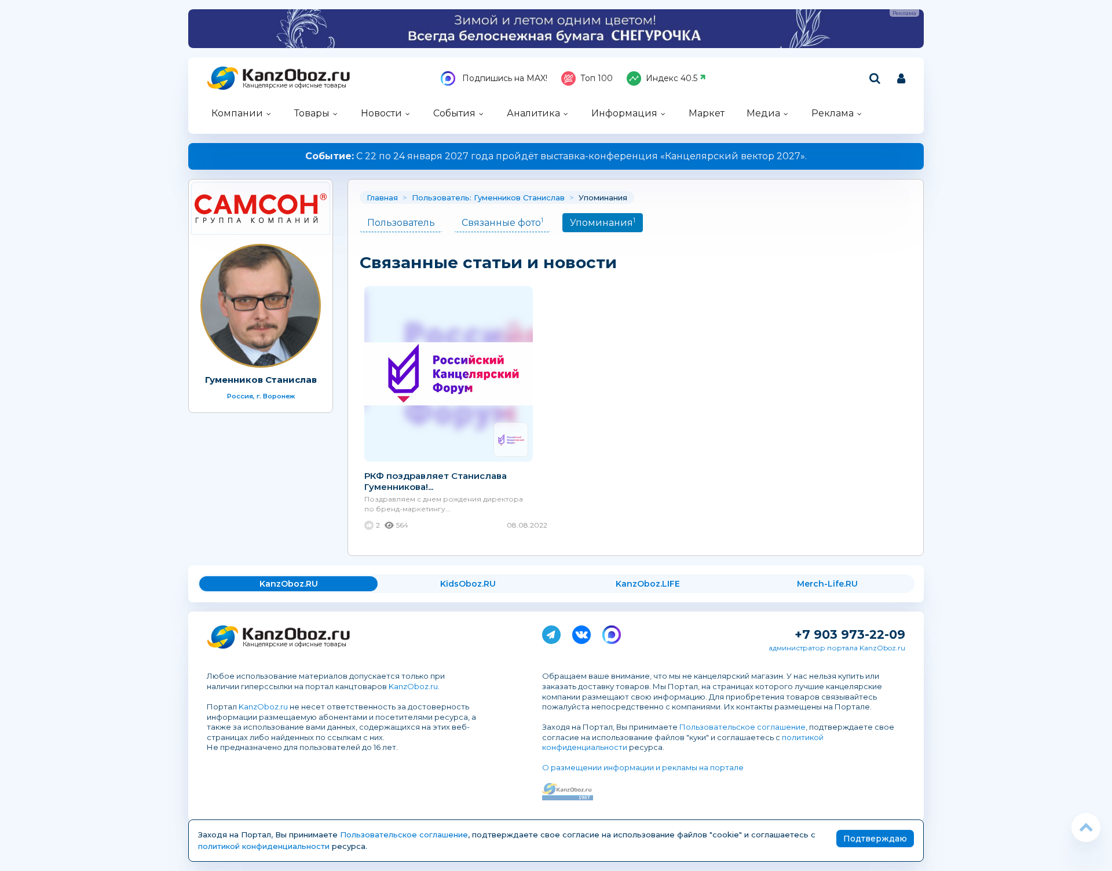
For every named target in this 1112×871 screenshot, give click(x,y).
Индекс (671, 78)
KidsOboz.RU (468, 584)
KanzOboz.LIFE (648, 584)
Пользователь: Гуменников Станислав (488, 197)
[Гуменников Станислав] (260, 306)
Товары (312, 113)
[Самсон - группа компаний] (261, 208)
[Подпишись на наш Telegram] (551, 632)
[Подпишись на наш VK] (581, 632)
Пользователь (401, 222)
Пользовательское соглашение (742, 726)
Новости (381, 113)
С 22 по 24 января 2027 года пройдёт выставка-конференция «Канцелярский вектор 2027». (556, 156)
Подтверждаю (875, 838)
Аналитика (533, 113)
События (454, 113)
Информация (624, 113)
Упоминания (602, 222)
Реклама (832, 113)
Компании (237, 113)
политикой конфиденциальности (264, 846)
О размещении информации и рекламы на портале (643, 767)
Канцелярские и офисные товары (294, 85)
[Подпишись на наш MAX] (611, 632)
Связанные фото (502, 222)
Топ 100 (596, 78)
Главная (382, 197)
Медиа (763, 113)
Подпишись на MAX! (503, 78)
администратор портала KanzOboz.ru (837, 647)
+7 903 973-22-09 (850, 634)
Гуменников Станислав (261, 379)
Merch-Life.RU (827, 584)
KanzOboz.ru (413, 686)
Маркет (707, 113)
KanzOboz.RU (288, 584)
